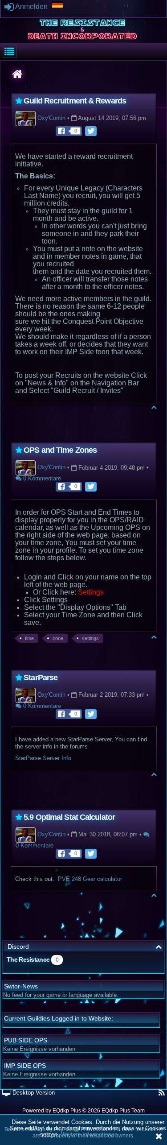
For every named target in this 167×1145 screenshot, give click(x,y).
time (29, 638)
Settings (91, 592)
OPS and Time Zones (60, 450)
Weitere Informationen (89, 1134)
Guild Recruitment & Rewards (75, 100)
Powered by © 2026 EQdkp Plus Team (83, 1111)
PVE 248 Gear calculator (90, 879)
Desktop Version (33, 1092)
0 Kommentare (41, 478)
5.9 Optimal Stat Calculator (69, 817)
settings (90, 638)
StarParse (40, 677)
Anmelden (31, 6)
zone (58, 638)
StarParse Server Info (43, 758)
